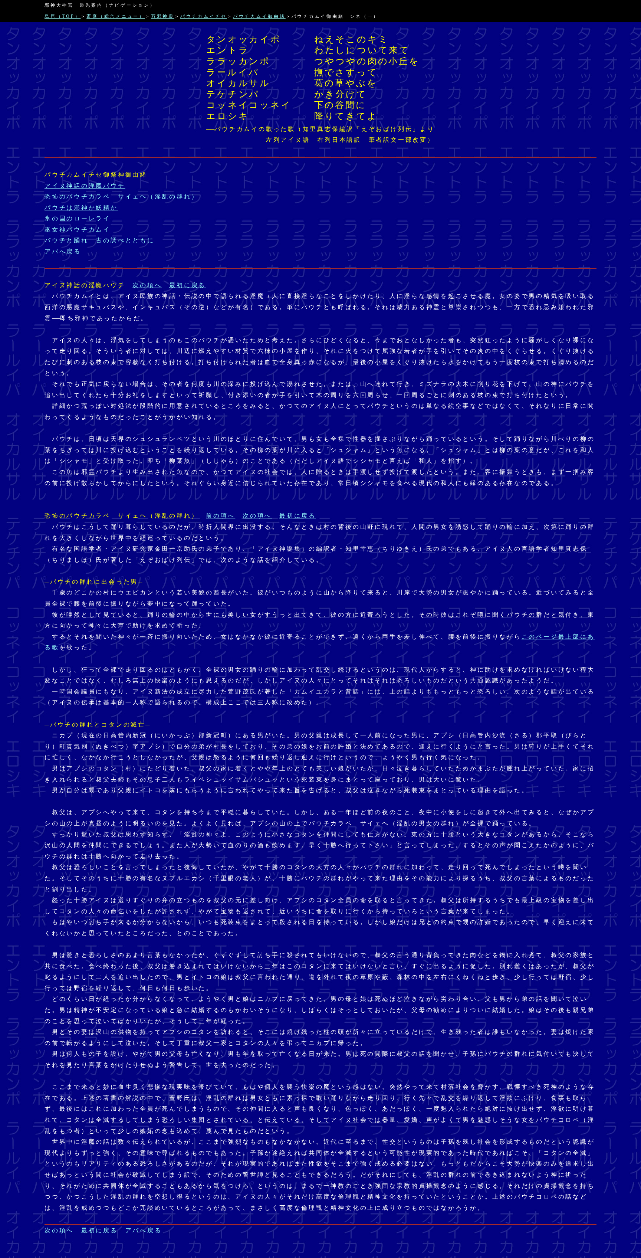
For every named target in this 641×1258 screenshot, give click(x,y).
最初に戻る (187, 285)
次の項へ (147, 285)
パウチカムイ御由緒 (259, 16)
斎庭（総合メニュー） (115, 16)
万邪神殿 (162, 16)
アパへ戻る (63, 251)
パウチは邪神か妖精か (81, 207)
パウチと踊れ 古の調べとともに (100, 240)
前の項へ (220, 515)
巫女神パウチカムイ (78, 229)
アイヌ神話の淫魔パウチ (85, 186)
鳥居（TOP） (62, 16)
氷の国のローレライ (78, 218)
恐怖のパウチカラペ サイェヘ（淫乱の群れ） (121, 196)
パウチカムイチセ (203, 16)
